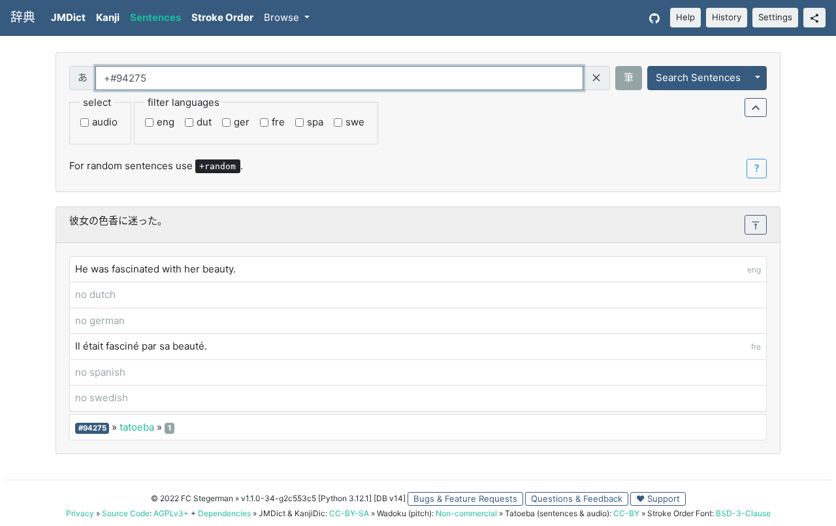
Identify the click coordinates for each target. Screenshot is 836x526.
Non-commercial (466, 513)
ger (241, 122)
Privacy (80, 513)
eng (165, 122)
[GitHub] (654, 18)
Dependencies (224, 513)
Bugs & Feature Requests (465, 498)
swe (355, 122)
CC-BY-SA (349, 513)
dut (204, 122)
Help (685, 17)
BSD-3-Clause (743, 513)
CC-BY (626, 513)
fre (278, 122)
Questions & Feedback (576, 498)
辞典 (22, 17)
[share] (814, 17)
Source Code (126, 513)
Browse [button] (283, 17)
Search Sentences (698, 77)
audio (105, 122)
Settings (775, 17)
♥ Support (658, 498)
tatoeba (137, 427)
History (726, 17)
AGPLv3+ (171, 513)
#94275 (92, 428)
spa (315, 122)
